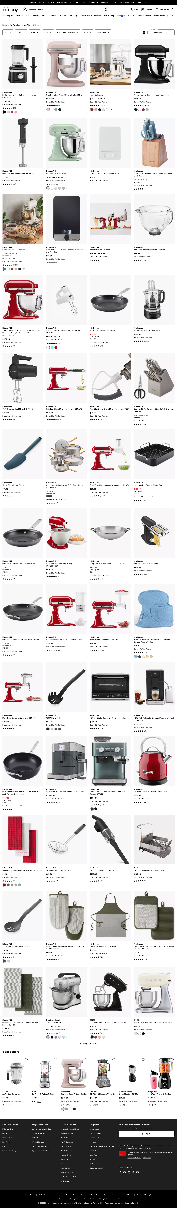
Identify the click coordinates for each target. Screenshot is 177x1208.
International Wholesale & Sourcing (102, 1146)
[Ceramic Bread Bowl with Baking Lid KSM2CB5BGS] (66, 533)
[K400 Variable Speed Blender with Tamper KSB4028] (22, 64)
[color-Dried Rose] (15, 112)
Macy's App (65, 1138)
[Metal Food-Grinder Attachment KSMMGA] (22, 687)
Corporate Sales (95, 1133)
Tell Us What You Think (68, 1177)
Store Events (65, 1164)
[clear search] (105, 9)
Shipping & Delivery (9, 1151)
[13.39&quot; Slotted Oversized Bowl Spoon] (22, 916)
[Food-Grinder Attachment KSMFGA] (110, 609)
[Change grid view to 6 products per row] (148, 32)
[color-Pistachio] (103, 109)
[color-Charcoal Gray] (139, 656)
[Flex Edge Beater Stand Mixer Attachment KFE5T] (110, 378)
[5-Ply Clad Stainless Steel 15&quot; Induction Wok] (110, 533)
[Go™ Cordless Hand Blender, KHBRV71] (22, 143)
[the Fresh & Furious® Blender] (45, 1073)
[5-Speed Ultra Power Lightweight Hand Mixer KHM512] (66, 300)
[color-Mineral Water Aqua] (15, 884)
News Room (94, 1155)
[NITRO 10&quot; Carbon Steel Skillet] (110, 300)
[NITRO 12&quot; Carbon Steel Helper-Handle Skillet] (22, 609)
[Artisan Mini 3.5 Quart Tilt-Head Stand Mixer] (154, 64)
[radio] (4, 112)
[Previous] (5, 64)
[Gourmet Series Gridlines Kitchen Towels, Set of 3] (22, 839)
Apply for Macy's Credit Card (41, 1129)
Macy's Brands (66, 1146)
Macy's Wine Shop (67, 1151)
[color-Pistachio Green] (19, 884)
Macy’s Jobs (94, 1151)
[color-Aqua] (63, 1037)
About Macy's (94, 1129)
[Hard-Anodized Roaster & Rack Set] (154, 454)
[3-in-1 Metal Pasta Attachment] (154, 533)
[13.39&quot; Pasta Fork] (66, 687)
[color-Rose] (59, 1037)
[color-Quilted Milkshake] (151, 656)
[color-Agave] (59, 729)
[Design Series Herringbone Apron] (110, 916)
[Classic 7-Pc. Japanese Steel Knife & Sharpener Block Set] (154, 143)
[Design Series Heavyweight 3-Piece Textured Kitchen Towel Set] (22, 992)
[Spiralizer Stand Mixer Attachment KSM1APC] (66, 378)
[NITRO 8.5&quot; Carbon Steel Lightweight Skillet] (22, 533)
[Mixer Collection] (110, 64)
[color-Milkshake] (59, 188)
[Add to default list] (26, 1059)
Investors (93, 1142)
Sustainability (94, 1164)
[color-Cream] (135, 1033)
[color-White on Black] (107, 109)
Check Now (147, 1158)
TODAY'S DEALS (37, 2)
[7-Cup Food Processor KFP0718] (154, 300)
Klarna (4, 1133)
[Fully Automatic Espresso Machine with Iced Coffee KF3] (154, 687)
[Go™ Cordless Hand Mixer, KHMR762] (22, 378)
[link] (22, 102)
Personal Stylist (66, 1155)
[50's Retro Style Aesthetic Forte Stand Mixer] (110, 992)
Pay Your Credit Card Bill (40, 1151)
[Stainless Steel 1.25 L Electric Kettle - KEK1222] (154, 761)
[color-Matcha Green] (8, 884)
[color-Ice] (52, 347)
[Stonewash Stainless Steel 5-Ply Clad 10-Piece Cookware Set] (66, 454)
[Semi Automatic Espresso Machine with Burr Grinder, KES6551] (110, 761)
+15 (111, 109)
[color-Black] (52, 1037)
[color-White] (52, 109)
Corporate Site (94, 1138)
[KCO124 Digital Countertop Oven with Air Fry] (110, 687)
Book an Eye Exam (67, 1172)
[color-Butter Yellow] (147, 656)
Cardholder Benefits (38, 1133)
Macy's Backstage (67, 1142)
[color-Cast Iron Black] (59, 109)
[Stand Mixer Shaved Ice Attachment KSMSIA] (66, 609)
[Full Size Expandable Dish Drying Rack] (154, 839)
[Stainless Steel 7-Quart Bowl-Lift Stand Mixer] (66, 64)
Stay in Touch (65, 1159)
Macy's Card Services (39, 1146)
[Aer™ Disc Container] (15, 1073)
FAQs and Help (7, 1129)
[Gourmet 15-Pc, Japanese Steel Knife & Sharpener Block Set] (154, 378)
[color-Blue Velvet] (135, 656)
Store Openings (66, 1168)
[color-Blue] (55, 1037)
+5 (23, 885)
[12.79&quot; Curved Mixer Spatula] (22, 454)
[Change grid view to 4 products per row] (144, 32)
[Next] (40, 64)
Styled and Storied (96, 1168)
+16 (23, 269)
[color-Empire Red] (91, 109)
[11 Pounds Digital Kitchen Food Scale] (110, 143)
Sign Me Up (147, 1134)
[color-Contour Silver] (8, 112)
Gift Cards (35, 1138)
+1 (67, 1037)
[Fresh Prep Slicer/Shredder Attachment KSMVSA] (110, 454)
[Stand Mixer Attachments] (110, 219)
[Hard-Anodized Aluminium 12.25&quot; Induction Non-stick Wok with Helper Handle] (22, 761)
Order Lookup (7, 1138)
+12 (67, 188)
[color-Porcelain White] (55, 188)
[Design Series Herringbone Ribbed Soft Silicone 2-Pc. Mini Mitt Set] (66, 916)
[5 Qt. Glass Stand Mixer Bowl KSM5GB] (154, 219)
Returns (5, 1146)
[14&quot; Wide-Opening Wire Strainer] (66, 839)
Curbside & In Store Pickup (70, 1129)
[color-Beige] (103, 1037)
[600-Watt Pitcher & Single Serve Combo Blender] (161, 1073)
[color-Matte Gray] (12, 884)
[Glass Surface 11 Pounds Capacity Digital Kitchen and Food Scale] (66, 219)
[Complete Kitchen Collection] (22, 219)
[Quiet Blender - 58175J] (132, 1073)
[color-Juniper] (91, 808)
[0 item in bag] (173, 9)
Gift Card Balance (38, 1142)
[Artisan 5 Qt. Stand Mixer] (66, 143)
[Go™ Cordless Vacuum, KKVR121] (110, 839)
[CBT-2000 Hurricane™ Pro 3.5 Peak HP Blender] (103, 1073)
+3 (154, 656)
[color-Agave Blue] (4, 269)
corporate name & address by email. (126, 1203)
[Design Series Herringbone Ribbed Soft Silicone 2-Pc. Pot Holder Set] (154, 916)
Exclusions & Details (134, 1158)
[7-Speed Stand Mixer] (66, 992)
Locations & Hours (67, 1133)
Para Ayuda (6, 1142)
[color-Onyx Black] (48, 729)
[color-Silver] (55, 109)
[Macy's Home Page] (10, 9)
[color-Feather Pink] (48, 109)
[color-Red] (95, 1037)
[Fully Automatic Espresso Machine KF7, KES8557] (66, 761)
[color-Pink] (99, 1037)
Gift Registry (65, 1181)
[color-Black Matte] (4, 112)
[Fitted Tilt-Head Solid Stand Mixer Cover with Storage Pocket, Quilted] (154, 609)
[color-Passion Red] (12, 112)
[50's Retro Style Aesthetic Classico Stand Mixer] (154, 992)
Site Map (93, 1159)
